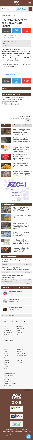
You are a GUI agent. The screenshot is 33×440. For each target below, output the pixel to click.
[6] (6, 173)
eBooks (6, 353)
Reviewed (7, 45)
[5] (6, 165)
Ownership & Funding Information (10, 384)
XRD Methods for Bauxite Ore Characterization (12, 276)
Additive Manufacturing (16, 291)
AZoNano (6, 328)
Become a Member (21, 355)
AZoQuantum (20, 328)
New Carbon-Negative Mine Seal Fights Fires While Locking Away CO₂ (21, 139)
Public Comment (26, 116)
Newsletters (19, 358)
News (9, 15)
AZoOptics (7, 335)
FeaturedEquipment (16, 125)
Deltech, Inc (8, 264)
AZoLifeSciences (21, 335)
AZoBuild (6, 337)
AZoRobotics (7, 330)
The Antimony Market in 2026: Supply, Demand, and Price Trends (21, 209)
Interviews (19, 345)
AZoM (5, 326)
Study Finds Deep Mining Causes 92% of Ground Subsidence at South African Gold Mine (21, 131)
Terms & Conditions (9, 373)
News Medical (20, 332)
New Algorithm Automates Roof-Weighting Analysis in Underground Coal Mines (22, 173)
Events (6, 358)
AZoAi (18, 330)
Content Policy (8, 381)
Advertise (6, 371)
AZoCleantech (8, 332)
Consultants (19, 349)
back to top (27, 390)
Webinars (19, 347)
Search (6, 366)
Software (6, 362)
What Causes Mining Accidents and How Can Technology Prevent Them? (21, 225)
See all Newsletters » (8, 315)
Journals (6, 360)
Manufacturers (20, 353)
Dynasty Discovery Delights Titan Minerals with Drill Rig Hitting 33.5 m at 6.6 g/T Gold (21, 148)
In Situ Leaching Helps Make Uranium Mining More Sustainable (20, 165)
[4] (6, 157)
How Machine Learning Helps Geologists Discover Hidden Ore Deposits (22, 233)
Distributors (19, 351)
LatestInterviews (26, 125)
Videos (6, 355)
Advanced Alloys (14, 299)
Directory (6, 349)
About (5, 364)
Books (5, 351)
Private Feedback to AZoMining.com (20, 118)
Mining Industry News (15, 307)
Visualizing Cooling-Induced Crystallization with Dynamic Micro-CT (21, 241)
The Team (19, 362)
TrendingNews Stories (6, 125)
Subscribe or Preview (14, 293)
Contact (6, 369)
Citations (6, 89)
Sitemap (6, 379)
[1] (6, 131)
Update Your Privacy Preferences (17, 435)
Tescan (7, 272)
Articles (6, 347)
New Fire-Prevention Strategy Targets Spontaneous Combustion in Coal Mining (22, 157)
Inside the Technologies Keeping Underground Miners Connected (21, 249)
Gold (14, 15)
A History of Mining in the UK (22, 216)
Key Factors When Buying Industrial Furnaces (14, 261)
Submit (28, 120)
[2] (6, 140)
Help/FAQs (19, 360)
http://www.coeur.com (9, 74)
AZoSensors (19, 326)
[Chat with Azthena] (28, 436)
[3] (6, 148)
